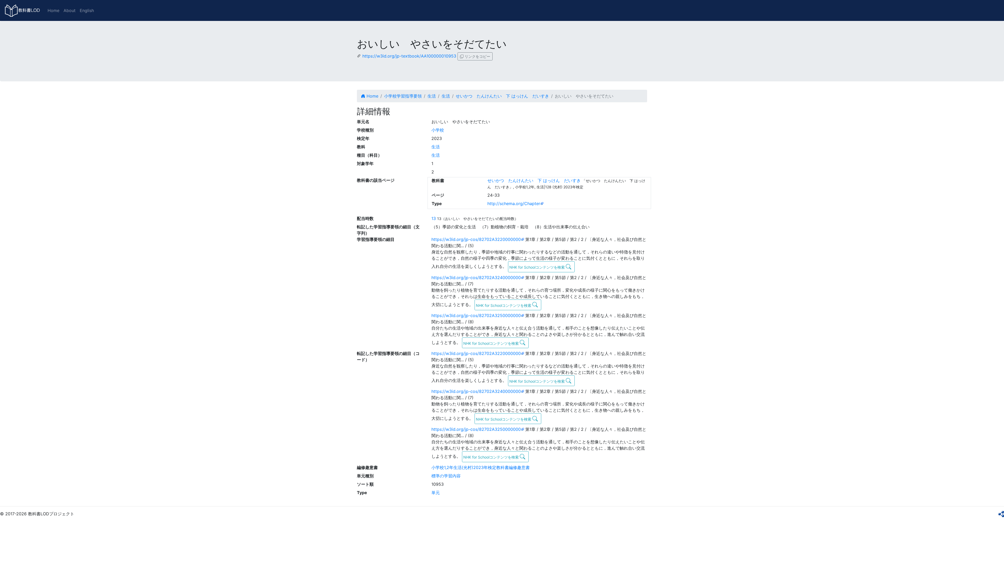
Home (53, 10)
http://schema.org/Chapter (513, 203)
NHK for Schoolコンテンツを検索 (537, 267)
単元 (435, 492)
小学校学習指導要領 (403, 96)
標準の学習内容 (446, 475)
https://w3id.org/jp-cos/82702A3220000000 (476, 239)
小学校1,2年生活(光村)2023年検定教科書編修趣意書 (480, 467)
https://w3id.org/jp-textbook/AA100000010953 (409, 56)
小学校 (437, 130)
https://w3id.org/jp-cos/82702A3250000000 (476, 315)
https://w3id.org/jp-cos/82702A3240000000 (476, 277)
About (70, 10)
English (87, 10)
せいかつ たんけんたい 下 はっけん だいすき (502, 96)
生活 (431, 96)
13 (433, 218)
